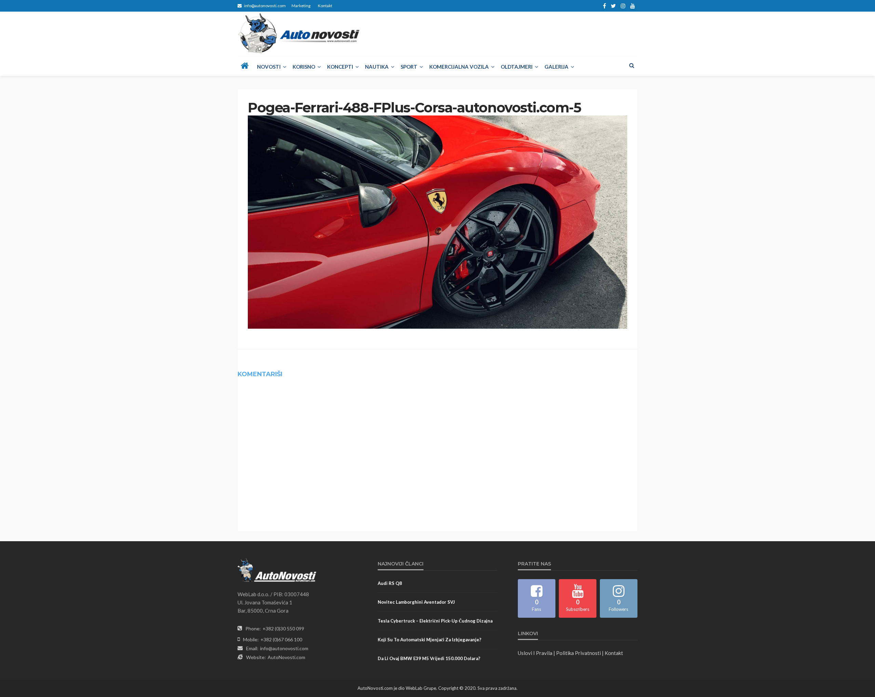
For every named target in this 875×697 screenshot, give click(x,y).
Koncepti (340, 67)
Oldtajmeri (517, 67)
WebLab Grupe (421, 688)
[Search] (631, 65)
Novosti (269, 67)
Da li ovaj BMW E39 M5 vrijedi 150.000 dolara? (429, 658)
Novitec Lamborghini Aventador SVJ (416, 602)
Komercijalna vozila (459, 67)
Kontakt (325, 5)
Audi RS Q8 (390, 583)
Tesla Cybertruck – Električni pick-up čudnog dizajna (435, 621)
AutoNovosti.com (286, 657)
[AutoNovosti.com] (299, 33)
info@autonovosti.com (284, 648)
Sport (409, 67)
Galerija (556, 67)
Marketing (301, 5)
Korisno (304, 67)
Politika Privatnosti (578, 653)
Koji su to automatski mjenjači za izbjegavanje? (429, 639)
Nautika (377, 67)
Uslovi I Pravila (535, 653)
